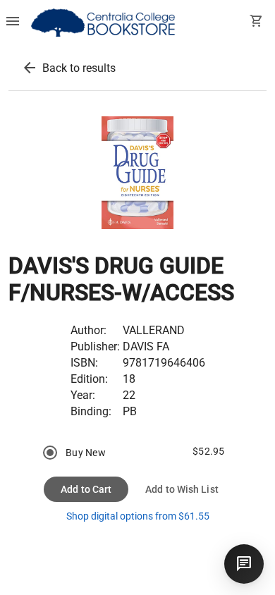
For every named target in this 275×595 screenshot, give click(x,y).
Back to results (79, 68)
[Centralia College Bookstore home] (104, 22)
